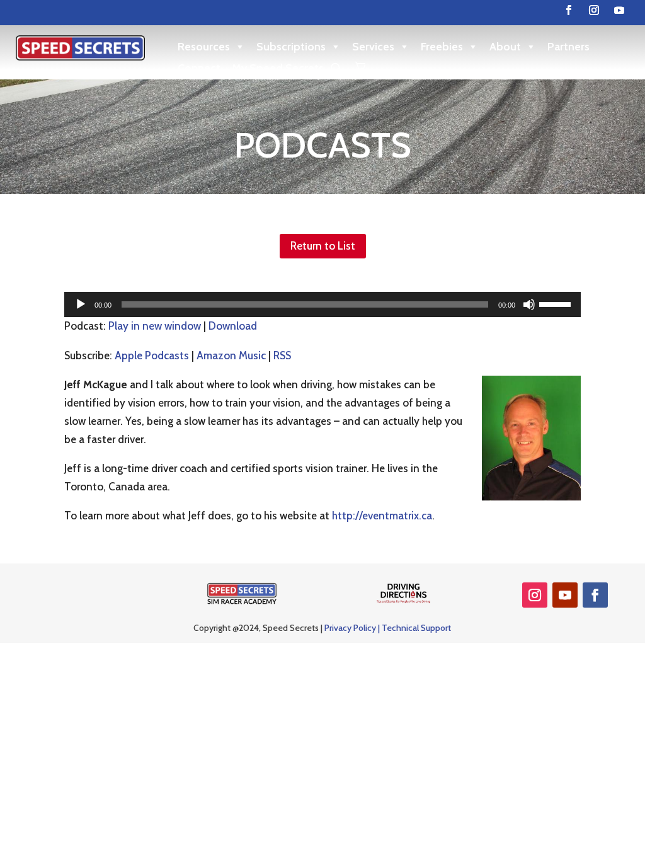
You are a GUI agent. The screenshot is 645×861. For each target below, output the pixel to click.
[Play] (80, 304)
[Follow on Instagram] (594, 10)
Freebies (442, 47)
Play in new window (154, 326)
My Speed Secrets (278, 68)
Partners (568, 47)
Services (373, 47)
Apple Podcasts (152, 355)
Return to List (322, 246)
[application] (322, 304)
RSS (282, 355)
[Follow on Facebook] (569, 10)
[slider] (556, 303)
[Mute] (529, 304)
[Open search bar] (336, 68)
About (505, 47)
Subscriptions (291, 47)
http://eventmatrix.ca (382, 515)
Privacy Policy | (353, 627)
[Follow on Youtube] (619, 10)
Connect (199, 68)
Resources (204, 47)
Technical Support (416, 627)
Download (232, 326)
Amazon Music (231, 355)
